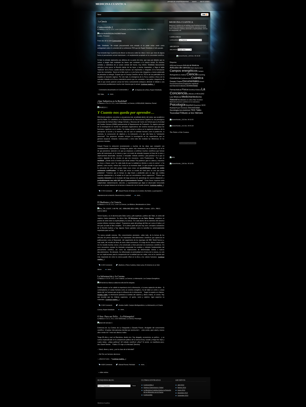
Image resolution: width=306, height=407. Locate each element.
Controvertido (116, 41)
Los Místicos (131, 204)
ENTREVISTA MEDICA (178, 86)
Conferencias (186, 78)
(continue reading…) (148, 84)
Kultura (198, 90)
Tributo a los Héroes (191, 112)
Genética (191, 90)
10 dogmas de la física (142, 90)
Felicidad (132, 364)
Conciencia (175, 78)
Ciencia (192, 74)
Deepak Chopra (176, 81)
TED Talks (150, 29)
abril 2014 (181, 385)
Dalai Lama (140, 265)
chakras (121, 278)
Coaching (201, 75)
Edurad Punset (123, 364)
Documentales (190, 81)
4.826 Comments (106, 364)
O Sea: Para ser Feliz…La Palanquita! (115, 316)
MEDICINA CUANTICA (111, 4)
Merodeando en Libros (143, 204)
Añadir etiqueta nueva (196, 68)
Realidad (173, 108)
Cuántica (197, 77)
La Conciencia (131, 29)
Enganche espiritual (190, 84)
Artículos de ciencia (180, 67)
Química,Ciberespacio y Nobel (153, 387)
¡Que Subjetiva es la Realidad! (112, 101)
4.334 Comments (106, 265)
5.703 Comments (106, 191)
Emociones (179, 84)
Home (99, 14)
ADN (171, 65)
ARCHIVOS (173, 50)
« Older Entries (103, 372)
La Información (137, 278)
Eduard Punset (123, 191)
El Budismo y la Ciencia (109, 202)
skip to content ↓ (205, 1)
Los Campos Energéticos (151, 278)
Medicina (148, 103)
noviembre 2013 (183, 395)
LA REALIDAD (141, 29)
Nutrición (173, 102)
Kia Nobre (148, 191)
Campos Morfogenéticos (137, 305)
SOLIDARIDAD (184, 110)
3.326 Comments (106, 305)
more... (112, 94)
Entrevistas (123, 103)
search (194, 1)
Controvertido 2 (105, 27)
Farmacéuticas (175, 90)
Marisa (101, 29)
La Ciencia (122, 29)
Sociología (174, 110)
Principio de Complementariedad (178, 1)
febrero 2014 (182, 387)
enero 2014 (181, 390)
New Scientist (198, 100)
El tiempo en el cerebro (136, 191)
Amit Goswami (178, 65)
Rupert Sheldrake (156, 90)
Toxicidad (175, 113)
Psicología (137, 318)
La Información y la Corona (110, 276)
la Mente (190, 94)
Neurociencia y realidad (123, 195)
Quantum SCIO (199, 105)
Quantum (190, 105)
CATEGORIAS (174, 40)
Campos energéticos (183, 70)
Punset (154, 103)
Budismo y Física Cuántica (127, 265)
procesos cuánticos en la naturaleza (188, 102)
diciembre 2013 (183, 393)
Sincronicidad (194, 108)
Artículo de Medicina (191, 65)
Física (185, 89)
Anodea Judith (102, 295)
